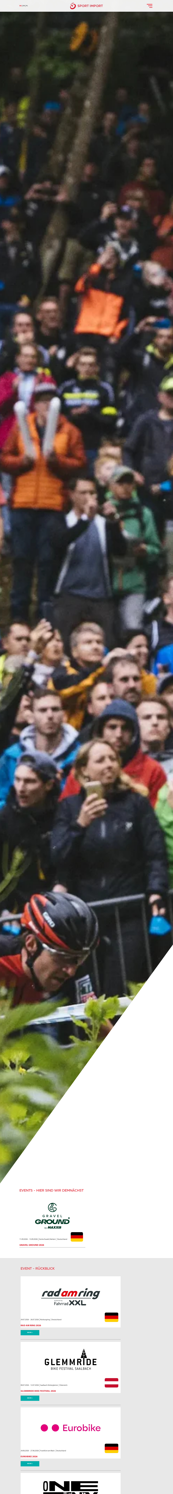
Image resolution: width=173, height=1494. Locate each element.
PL (27, 6)
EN (24, 6)
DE (20, 6)
